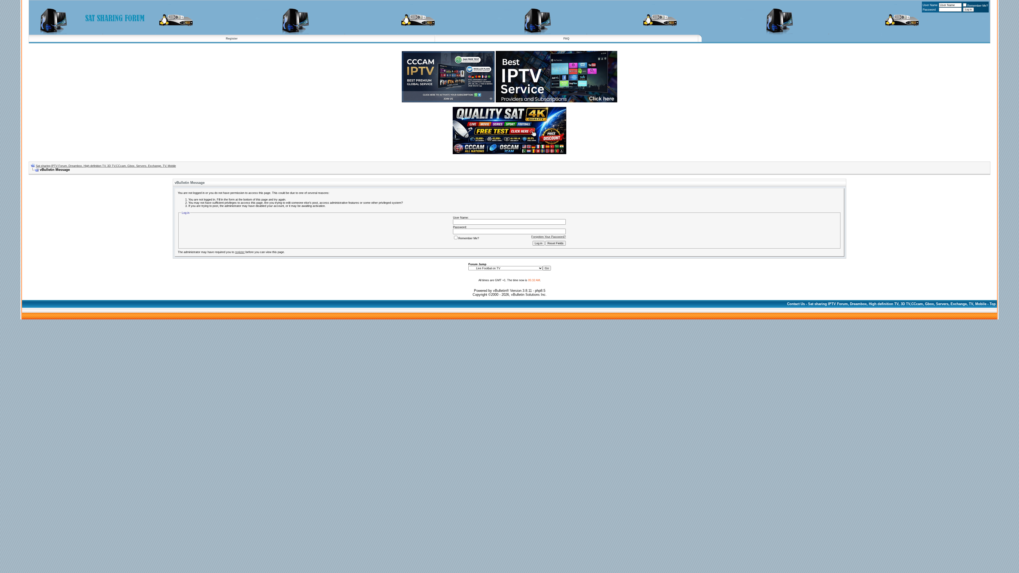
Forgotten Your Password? (548, 236)
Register (232, 38)
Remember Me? (977, 5)
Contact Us (796, 304)
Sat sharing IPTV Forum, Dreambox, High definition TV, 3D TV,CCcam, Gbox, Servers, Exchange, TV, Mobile (106, 165)
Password (929, 9)
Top (993, 304)
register (240, 252)
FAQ (566, 38)
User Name (930, 5)
